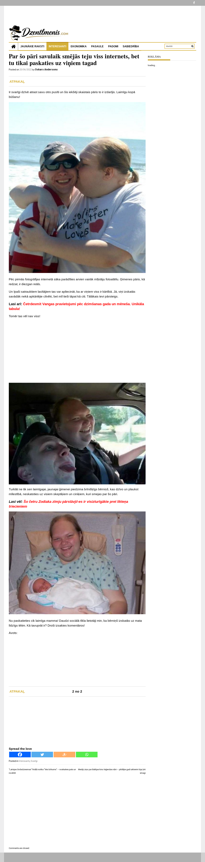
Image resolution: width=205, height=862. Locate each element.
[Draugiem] (64, 754)
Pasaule (97, 46)
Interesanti (57, 46)
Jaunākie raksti (32, 46)
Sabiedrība (131, 46)
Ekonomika (79, 46)
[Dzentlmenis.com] (13, 46)
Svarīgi (34, 761)
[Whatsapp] (87, 754)
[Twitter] (42, 754)
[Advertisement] (77, 343)
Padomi (113, 46)
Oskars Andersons (46, 69)
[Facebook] (20, 754)
